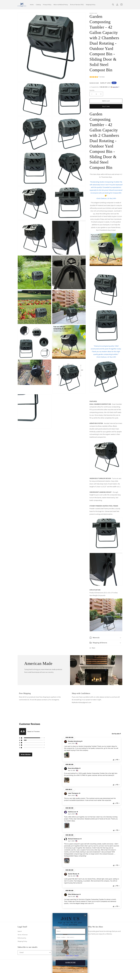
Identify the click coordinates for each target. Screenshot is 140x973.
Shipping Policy (22, 941)
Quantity (92, 90)
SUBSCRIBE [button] (70, 963)
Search (20, 931)
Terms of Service (23, 934)
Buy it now (106, 106)
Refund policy (22, 938)
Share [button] (93, 648)
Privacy (76, 955)
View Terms (69, 955)
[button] (113, 4)
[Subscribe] (50, 952)
